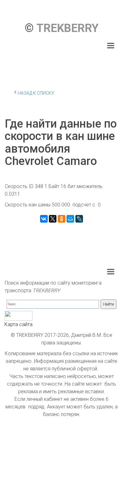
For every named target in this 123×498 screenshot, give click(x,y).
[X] (52, 219)
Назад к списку (36, 93)
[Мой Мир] (70, 219)
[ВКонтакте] (44, 219)
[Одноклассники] (61, 219)
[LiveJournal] (79, 219)
